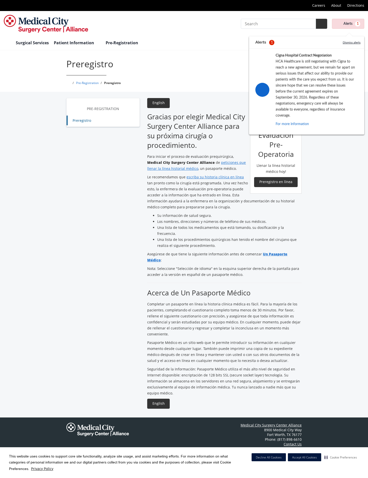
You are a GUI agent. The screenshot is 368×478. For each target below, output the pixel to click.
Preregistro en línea (275, 181)
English (158, 102)
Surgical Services (32, 43)
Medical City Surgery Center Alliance (271, 425)
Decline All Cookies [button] (269, 457)
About (336, 5)
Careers (318, 5)
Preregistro (82, 120)
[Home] (7, 43)
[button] (340, 457)
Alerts (351, 24)
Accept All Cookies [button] (304, 457)
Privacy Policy (42, 468)
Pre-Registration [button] (122, 43)
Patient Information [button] (74, 43)
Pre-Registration (103, 108)
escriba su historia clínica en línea (215, 177)
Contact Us (293, 444)
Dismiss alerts (351, 42)
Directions (355, 5)
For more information (292, 124)
